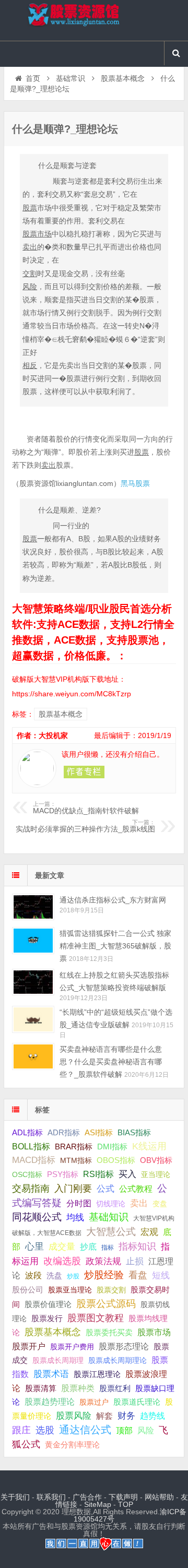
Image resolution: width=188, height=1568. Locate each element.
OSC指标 (27, 1174)
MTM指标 (76, 1160)
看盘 (137, 1275)
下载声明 (123, 1497)
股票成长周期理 (58, 1360)
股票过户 (94, 1402)
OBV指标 (156, 1160)
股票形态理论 (124, 1346)
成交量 (62, 1246)
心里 (34, 1246)
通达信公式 (85, 1429)
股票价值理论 (48, 1304)
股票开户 (28, 1346)
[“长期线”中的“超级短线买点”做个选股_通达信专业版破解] (33, 1019)
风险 (145, 1430)
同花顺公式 (37, 1216)
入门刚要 (73, 1188)
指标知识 (137, 1246)
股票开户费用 (72, 1347)
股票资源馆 (94, 20)
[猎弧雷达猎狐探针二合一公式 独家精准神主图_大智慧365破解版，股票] (33, 940)
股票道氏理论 (136, 1401)
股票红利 (115, 1388)
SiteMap (97, 1504)
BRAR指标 (73, 1147)
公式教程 (135, 1188)
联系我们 (51, 1497)
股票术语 (51, 1374)
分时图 (78, 1203)
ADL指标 (27, 1133)
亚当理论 (155, 1174)
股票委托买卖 (109, 1332)
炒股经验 (104, 1274)
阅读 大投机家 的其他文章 (84, 772)
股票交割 (111, 1290)
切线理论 (110, 1203)
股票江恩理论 (97, 1374)
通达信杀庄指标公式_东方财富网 (113, 900)
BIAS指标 (134, 1132)
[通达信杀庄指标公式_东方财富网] (33, 907)
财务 (126, 1415)
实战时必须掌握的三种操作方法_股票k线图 (85, 826)
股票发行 (47, 1318)
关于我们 (15, 1497)
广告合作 (87, 1497)
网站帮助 (159, 1497)
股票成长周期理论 (117, 1360)
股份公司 (27, 1289)
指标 (107, 1247)
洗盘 (54, 1275)
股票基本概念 (123, 78)
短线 (161, 1275)
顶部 (124, 1430)
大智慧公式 (111, 1231)
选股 (45, 1430)
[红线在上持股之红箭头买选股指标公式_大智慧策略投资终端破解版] (33, 982)
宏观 (149, 1232)
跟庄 (21, 1430)
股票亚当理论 (70, 1290)
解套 (104, 1415)
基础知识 (108, 1216)
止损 (135, 1261)
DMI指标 (112, 1146)
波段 (33, 1275)
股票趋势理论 (50, 1401)
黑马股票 (135, 483)
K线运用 (149, 1146)
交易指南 (31, 1188)
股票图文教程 (95, 1318)
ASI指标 (99, 1133)
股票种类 (78, 1388)
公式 (105, 1189)
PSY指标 (62, 1174)
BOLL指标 (31, 1146)
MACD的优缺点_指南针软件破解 (86, 808)
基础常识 (70, 78)
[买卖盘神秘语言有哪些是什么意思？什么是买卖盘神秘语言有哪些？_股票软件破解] (33, 1056)
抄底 (88, 1246)
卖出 (139, 1203)
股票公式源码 (106, 1303)
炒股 (73, 1276)
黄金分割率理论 (72, 1445)
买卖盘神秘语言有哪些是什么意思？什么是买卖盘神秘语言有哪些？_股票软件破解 (111, 1061)
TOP (125, 1504)
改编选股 (62, 1261)
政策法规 (103, 1261)
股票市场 (154, 1332)
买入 (127, 1174)
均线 (75, 1217)
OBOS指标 (116, 1160)
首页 (33, 78)
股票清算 (40, 1388)
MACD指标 (33, 1160)
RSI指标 (98, 1174)
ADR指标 (64, 1132)
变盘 (159, 1203)
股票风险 (73, 1416)
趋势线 (152, 1415)
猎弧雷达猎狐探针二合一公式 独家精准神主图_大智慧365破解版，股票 (115, 946)
